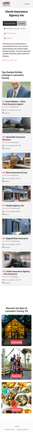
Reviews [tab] (22, 23)
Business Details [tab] (9, 23)
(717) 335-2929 (10, 33)
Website (9, 38)
